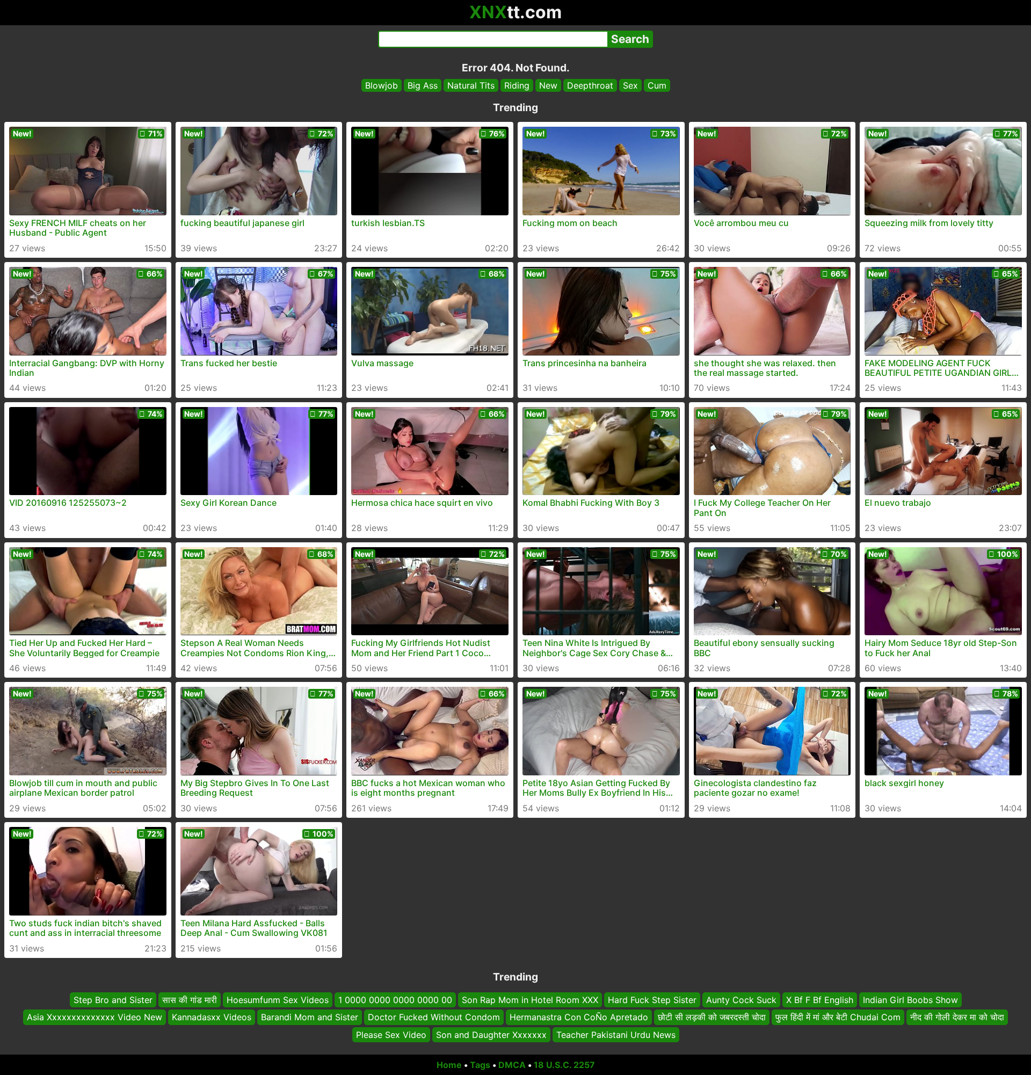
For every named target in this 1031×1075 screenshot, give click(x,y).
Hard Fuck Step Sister (652, 999)
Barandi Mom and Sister (309, 1017)
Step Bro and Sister (113, 999)
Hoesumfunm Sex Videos (278, 999)
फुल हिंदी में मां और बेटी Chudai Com (838, 1017)
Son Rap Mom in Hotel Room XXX (530, 999)
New (548, 85)
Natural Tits (471, 85)
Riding (516, 85)
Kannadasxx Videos (211, 1017)
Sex (630, 85)
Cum (657, 85)
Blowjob (381, 85)
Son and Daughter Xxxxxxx (491, 1034)
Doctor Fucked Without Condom (434, 1017)
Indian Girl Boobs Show (910, 999)
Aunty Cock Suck (741, 999)
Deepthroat (590, 85)
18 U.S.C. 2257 (564, 1065)
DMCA (512, 1065)
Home (449, 1065)
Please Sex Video (391, 1034)
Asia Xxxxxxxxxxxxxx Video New (94, 1017)
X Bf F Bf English (819, 999)
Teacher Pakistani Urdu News (616, 1034)
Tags (480, 1065)
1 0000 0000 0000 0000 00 (395, 999)
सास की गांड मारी (189, 999)
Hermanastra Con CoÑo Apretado (579, 1017)
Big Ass (423, 85)
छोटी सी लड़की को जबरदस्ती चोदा (712, 1017)
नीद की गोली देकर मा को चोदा (957, 1017)
